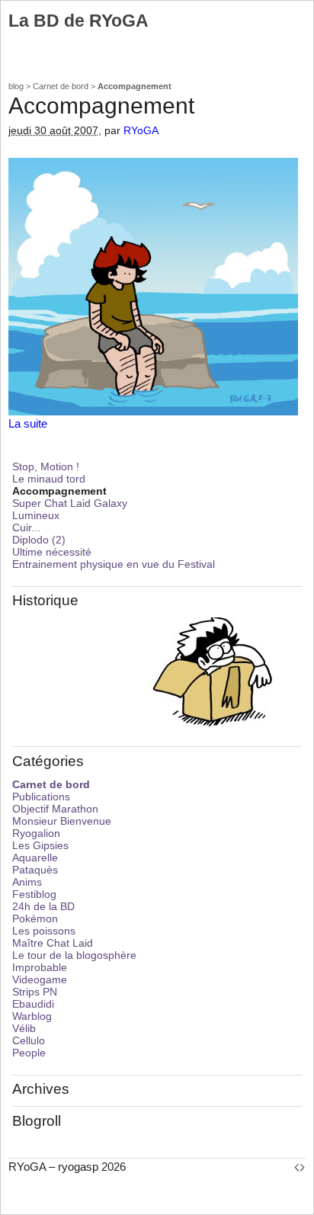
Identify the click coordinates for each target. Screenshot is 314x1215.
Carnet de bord (60, 86)
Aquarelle (35, 857)
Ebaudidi (33, 1004)
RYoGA (141, 130)
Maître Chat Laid (52, 943)
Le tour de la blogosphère (74, 955)
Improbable (39, 967)
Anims (27, 882)
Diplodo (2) (39, 540)
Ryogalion (36, 833)
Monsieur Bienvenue (61, 821)
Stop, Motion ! (45, 466)
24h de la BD (43, 906)
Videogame (39, 979)
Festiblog (34, 894)
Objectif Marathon (55, 809)
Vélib (24, 1028)
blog (16, 86)
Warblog (32, 1016)
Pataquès (35, 870)
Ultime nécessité (51, 552)
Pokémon (35, 918)
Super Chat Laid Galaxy (69, 503)
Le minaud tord (48, 479)
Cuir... (26, 527)
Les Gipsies (40, 845)
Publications (41, 796)
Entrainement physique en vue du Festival (113, 564)
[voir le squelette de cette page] (299, 1166)
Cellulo (28, 1040)
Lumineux (35, 515)
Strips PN (34, 992)
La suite (27, 423)
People (29, 1053)
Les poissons (43, 931)
